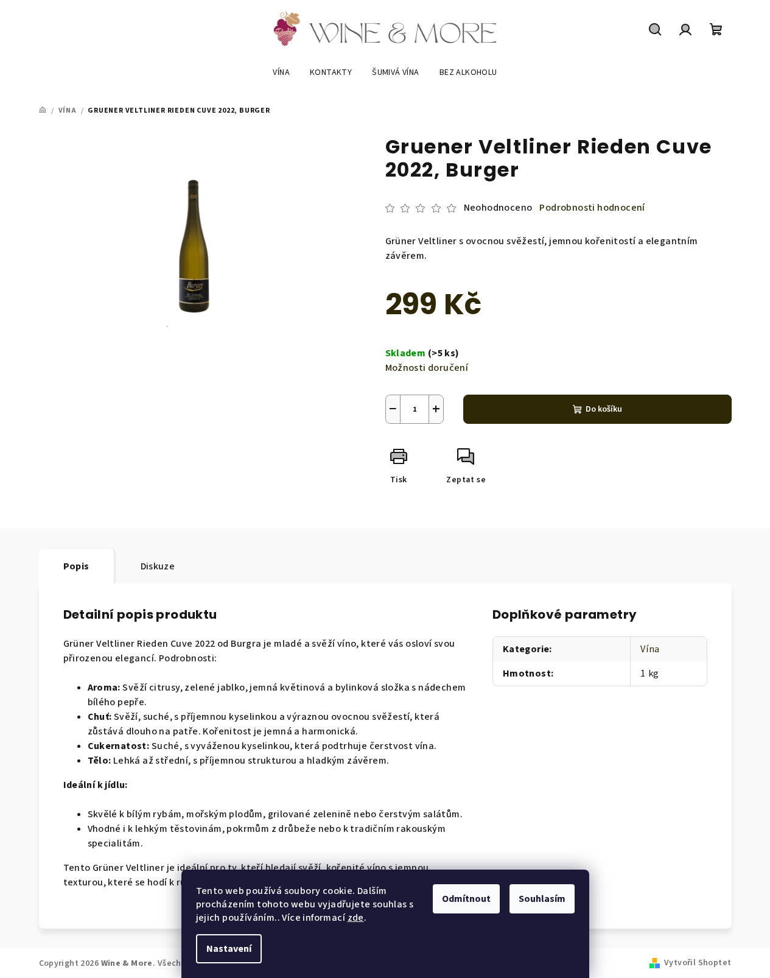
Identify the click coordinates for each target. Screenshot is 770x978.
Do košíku (604, 409)
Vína (650, 649)
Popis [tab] (76, 566)
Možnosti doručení (427, 368)
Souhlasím (542, 899)
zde (356, 917)
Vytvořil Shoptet (697, 963)
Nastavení (228, 948)
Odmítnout (466, 899)
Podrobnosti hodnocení (592, 207)
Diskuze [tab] (158, 566)
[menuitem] (281, 72)
